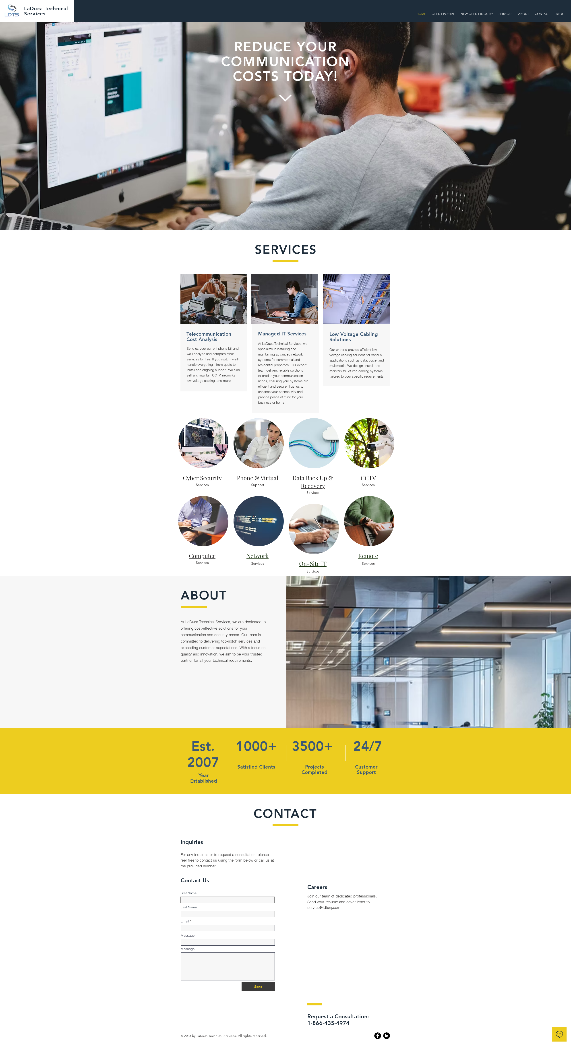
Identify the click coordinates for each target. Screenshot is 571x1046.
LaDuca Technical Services (46, 11)
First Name (188, 893)
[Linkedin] (386, 1035)
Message (187, 935)
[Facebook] (377, 1035)
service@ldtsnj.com (323, 907)
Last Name (189, 907)
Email (185, 921)
